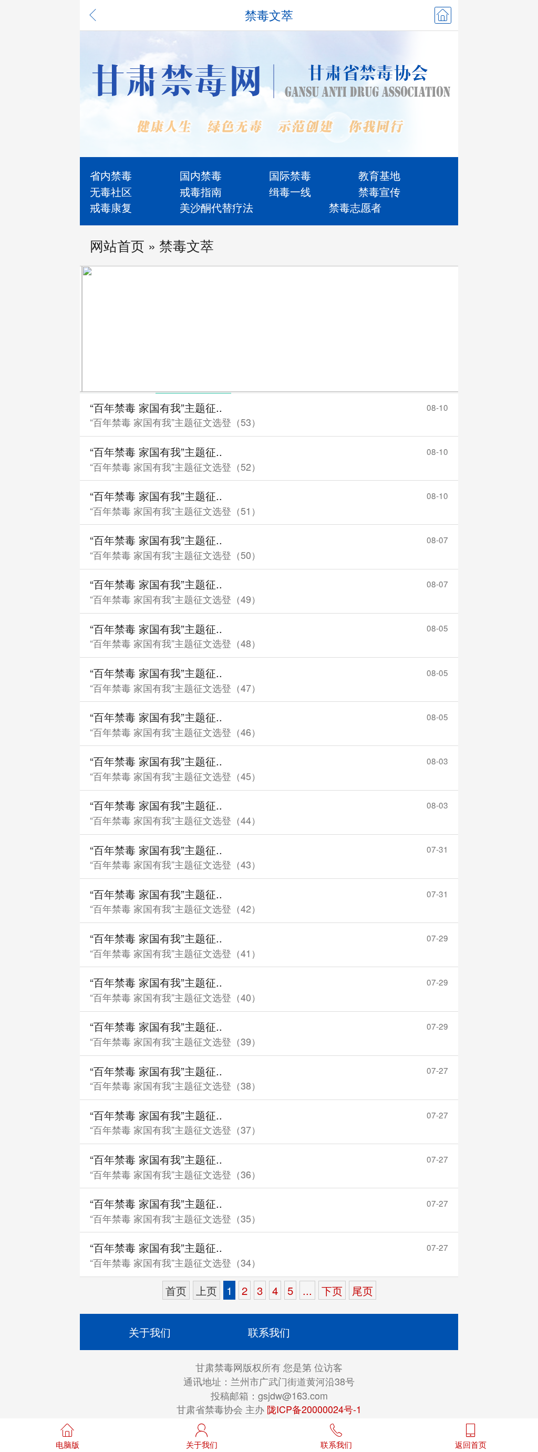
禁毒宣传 (379, 191)
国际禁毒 (290, 175)
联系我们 (269, 1332)
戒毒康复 (111, 207)
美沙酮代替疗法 (216, 207)
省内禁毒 (111, 175)
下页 (332, 1290)
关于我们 (150, 1332)
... (307, 1290)
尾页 (362, 1290)
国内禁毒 (201, 175)
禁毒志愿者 (355, 207)
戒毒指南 (201, 191)
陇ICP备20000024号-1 (314, 1409)
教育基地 (379, 175)
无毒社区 (111, 191)
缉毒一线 (290, 191)
